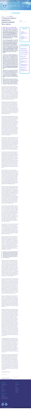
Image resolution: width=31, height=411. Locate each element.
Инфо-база (3, 391)
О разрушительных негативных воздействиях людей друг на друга (24, 65)
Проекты (19, 6)
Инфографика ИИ (4, 390)
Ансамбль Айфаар (4, 396)
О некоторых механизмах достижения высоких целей (24, 59)
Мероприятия (14, 6)
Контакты (17, 392)
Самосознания (8, 35)
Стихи (2, 387)
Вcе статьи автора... (23, 21)
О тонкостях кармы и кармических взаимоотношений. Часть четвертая (24, 37)
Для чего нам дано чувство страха (23, 56)
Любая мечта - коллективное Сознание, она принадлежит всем (24, 70)
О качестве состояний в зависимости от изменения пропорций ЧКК (24, 61)
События (28, 7)
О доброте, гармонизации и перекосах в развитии (24, 53)
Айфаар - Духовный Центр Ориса (6, 407)
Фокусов (12, 155)
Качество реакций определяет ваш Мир (24, 48)
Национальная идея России (5, 398)
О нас (16, 385)
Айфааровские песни (4, 384)
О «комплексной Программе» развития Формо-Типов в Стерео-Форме (10, 28)
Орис (20, 20)
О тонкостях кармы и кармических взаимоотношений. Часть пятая (24, 33)
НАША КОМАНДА (17, 384)
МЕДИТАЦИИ (3, 385)
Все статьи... (22, 40)
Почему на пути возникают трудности (24, 67)
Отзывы (16, 391)
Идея (10, 6)
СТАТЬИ (2, 386)
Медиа (23, 6)
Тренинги (3, 395)
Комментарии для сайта (7, 378)
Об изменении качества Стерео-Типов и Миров (24, 50)
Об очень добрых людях (24, 54)
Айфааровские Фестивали (5, 397)
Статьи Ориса (27, 6)
